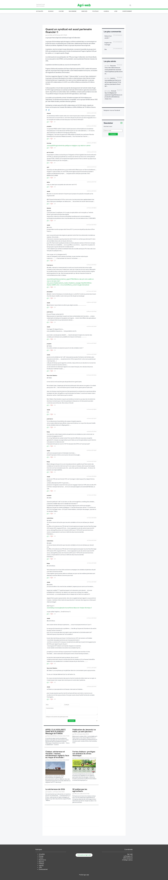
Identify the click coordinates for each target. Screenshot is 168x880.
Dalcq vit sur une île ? (108, 37)
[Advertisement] (84, 19)
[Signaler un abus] (54, 122)
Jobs (115, 11)
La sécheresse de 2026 (55, 789)
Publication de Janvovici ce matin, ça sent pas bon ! (84, 731)
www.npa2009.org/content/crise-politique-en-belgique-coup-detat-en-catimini (68, 145)
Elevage (50, 11)
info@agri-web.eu (127, 860)
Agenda (106, 11)
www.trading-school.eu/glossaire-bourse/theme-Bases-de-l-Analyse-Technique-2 (69, 608)
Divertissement (127, 11)
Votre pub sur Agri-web (84, 855)
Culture (61, 11)
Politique (95, 11)
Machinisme (72, 11)
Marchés (84, 11)
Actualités (39, 11)
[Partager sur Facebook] (46, 109)
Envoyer (71, 720)
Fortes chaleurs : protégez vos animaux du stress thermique (83, 754)
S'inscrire (113, 134)
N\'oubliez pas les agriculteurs (79, 790)
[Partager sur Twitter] (49, 109)
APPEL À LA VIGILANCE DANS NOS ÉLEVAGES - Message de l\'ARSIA (55, 732)
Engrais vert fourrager (108, 43)
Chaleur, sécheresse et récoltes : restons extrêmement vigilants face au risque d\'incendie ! (57, 755)
